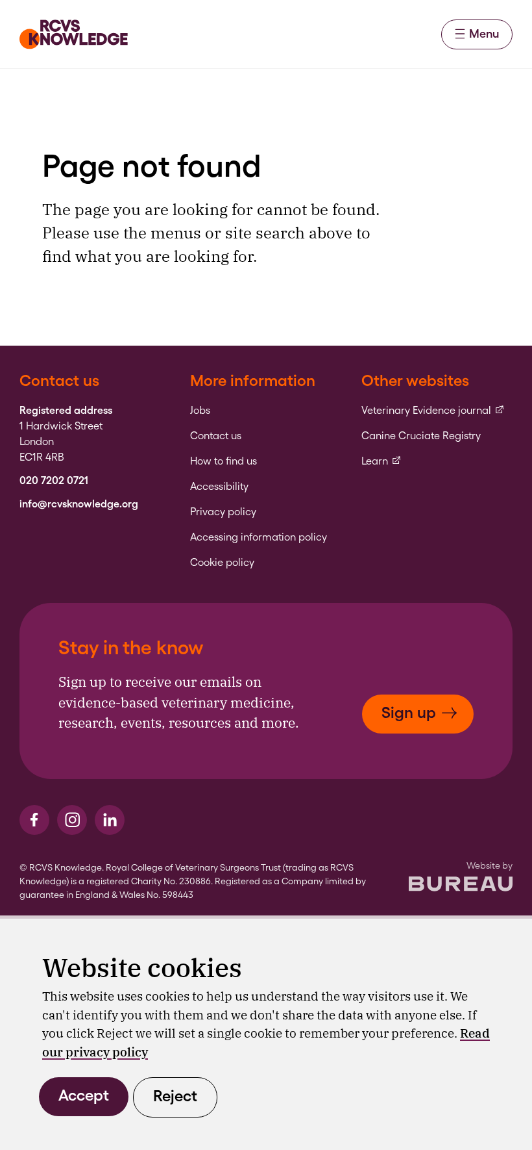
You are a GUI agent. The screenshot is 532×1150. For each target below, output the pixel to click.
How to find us (223, 461)
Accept (83, 1095)
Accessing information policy (258, 537)
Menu (484, 33)
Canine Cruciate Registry (421, 436)
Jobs (200, 410)
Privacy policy (223, 512)
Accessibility (219, 486)
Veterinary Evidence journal (433, 410)
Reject (175, 1095)
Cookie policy (222, 562)
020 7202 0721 (53, 481)
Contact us (215, 436)
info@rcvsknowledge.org (78, 504)
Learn (381, 461)
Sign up (408, 712)
